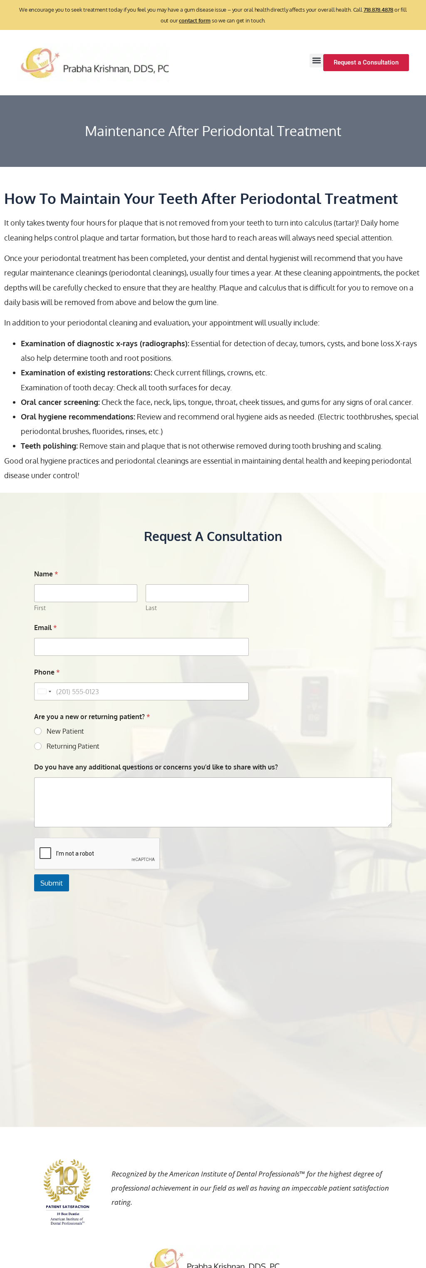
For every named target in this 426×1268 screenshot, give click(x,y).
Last (151, 607)
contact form (195, 20)
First (40, 607)
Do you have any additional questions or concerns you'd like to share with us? (156, 767)
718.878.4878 (379, 9)
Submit (51, 882)
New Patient (65, 731)
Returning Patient (73, 746)
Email (45, 628)
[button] (316, 60)
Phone (47, 672)
